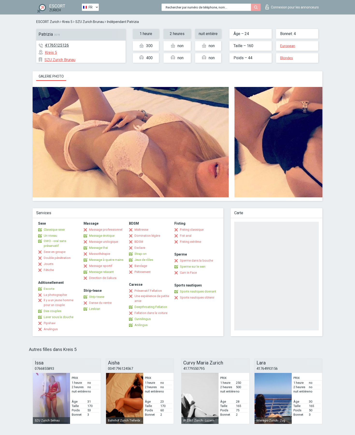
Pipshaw (50, 323)
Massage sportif (100, 266)
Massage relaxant (101, 272)
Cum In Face (188, 272)
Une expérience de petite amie (152, 298)
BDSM (139, 241)
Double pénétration (57, 258)
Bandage (141, 266)
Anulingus (51, 329)
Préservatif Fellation (148, 290)
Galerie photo (51, 76)
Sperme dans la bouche (196, 260)
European (287, 46)
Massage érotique (101, 235)
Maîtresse (141, 229)
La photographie (55, 295)
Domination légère (147, 235)
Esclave (140, 248)
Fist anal (186, 235)
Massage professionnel (105, 229)
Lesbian (94, 309)
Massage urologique (103, 241)
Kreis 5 (67, 22)
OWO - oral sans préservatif (55, 243)
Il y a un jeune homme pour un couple (58, 302)
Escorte (49, 289)
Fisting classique (192, 229)
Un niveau (50, 235)
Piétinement (143, 272)
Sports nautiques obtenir (197, 297)
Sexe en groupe (54, 252)
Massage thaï (98, 248)
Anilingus (141, 325)
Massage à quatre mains (106, 260)
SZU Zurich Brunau (89, 22)
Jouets (48, 264)
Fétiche (49, 270)
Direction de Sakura (102, 278)
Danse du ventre (100, 303)
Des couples (52, 311)
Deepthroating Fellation (151, 307)
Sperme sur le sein (193, 266)
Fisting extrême (190, 241)
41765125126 (57, 45)
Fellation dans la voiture (151, 313)
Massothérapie (99, 254)
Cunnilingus (143, 319)
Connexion (295, 7)
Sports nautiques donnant (198, 291)
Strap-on (141, 254)
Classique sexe (54, 229)
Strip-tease (96, 297)
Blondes (286, 58)
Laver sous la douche (58, 317)
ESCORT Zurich (47, 22)
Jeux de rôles (144, 260)
